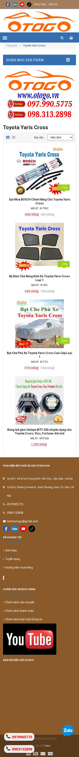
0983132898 (15, 512)
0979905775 (15, 504)
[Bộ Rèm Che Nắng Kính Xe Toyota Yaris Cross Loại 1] (39, 247)
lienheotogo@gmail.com (22, 521)
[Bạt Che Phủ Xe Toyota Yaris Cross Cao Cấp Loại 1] (39, 324)
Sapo (47, 745)
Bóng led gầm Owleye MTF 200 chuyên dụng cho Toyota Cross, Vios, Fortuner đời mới (39, 431)
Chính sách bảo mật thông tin (23, 619)
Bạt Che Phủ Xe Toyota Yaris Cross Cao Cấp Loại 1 (39, 354)
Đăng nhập (40, 4)
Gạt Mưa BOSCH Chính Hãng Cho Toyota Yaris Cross (39, 201)
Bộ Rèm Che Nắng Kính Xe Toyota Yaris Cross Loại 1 (39, 278)
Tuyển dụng (12, 559)
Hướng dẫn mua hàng (18, 567)
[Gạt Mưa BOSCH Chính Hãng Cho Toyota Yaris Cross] (39, 170)
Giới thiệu (10, 550)
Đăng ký (53, 4)
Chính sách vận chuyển (19, 602)
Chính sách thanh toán (19, 610)
